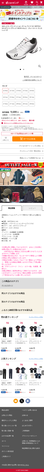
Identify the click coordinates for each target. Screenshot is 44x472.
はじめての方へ (27, 425)
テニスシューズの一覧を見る (30, 151)
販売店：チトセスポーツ (33, 76)
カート (4, 441)
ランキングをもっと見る (36, 317)
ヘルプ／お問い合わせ (29, 410)
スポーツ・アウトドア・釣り (22, 7)
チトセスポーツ (7, 285)
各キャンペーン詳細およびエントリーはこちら (18, 123)
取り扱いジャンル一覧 (9, 425)
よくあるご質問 (27, 420)
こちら (26, 465)
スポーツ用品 (38, 7)
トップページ (5, 7)
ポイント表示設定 (8, 451)
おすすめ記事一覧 (8, 436)
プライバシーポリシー (29, 436)
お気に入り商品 (7, 415)
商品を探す (5, 410)
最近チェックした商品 (9, 420)
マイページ (5, 446)
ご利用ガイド (6, 456)
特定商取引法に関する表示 (31, 448)
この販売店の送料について (32, 80)
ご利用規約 (25, 431)
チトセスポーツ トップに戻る (30, 146)
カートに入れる (27, 139)
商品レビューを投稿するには (30, 158)
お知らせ (25, 415)
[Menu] (3, 3)
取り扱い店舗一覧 (8, 431)
